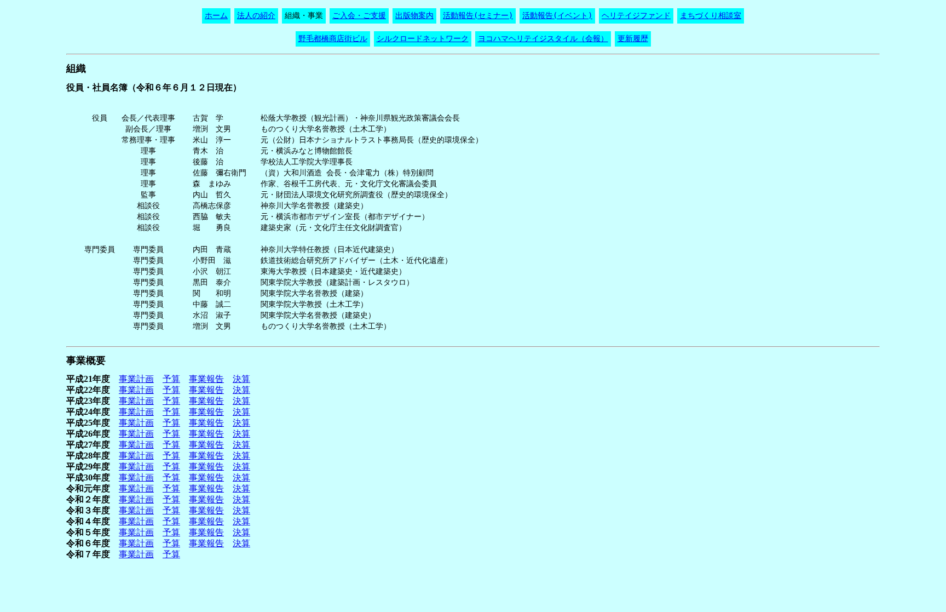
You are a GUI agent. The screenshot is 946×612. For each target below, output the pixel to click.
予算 (171, 379)
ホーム (216, 15)
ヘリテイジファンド (636, 15)
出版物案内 (414, 15)
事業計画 (136, 379)
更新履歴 (633, 38)
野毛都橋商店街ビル (332, 38)
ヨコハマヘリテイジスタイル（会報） (543, 38)
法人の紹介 (256, 15)
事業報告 (206, 379)
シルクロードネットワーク (423, 38)
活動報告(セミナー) (478, 15)
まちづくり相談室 (710, 15)
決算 (241, 379)
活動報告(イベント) (557, 15)
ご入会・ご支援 (359, 15)
